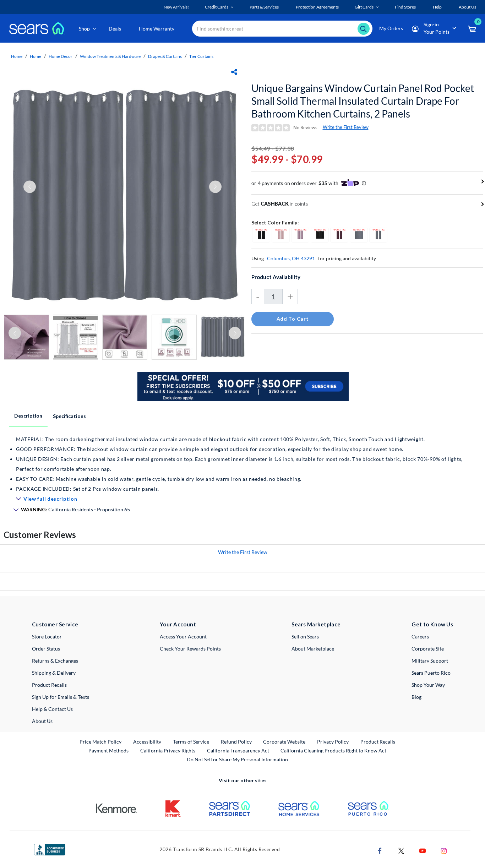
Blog (416, 697)
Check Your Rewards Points (190, 649)
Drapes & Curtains (165, 56)
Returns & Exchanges (55, 661)
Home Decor (60, 56)
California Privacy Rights (167, 750)
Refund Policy (236, 742)
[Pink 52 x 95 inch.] (280, 235)
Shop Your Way (428, 685)
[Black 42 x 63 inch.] (261, 235)
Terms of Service (191, 742)
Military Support (430, 661)
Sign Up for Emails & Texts (60, 697)
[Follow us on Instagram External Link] (444, 850)
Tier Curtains (201, 56)
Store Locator (47, 636)
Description (28, 416)
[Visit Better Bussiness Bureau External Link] (49, 849)
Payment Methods (108, 750)
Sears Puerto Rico (431, 673)
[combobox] (282, 29)
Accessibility (147, 742)
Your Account (178, 624)
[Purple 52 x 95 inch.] (300, 235)
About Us (42, 721)
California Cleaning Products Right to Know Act (333, 750)
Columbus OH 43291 (291, 258)
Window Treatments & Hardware (110, 56)
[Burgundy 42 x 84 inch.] (339, 235)
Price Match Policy (100, 742)
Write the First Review (346, 127)
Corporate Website (284, 741)
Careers (420, 636)
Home (16, 56)
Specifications (69, 416)
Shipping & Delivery (54, 673)
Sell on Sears (305, 636)
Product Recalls (49, 685)
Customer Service (55, 624)
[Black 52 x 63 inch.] (320, 235)
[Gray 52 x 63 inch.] (359, 235)
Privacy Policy (333, 742)
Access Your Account (183, 636)
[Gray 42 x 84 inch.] (378, 235)
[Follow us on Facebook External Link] (380, 850)
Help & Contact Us (52, 709)
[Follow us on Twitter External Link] (401, 850)
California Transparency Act (238, 750)
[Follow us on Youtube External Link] (422, 850)
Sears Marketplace (316, 624)
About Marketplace (312, 649)
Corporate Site (428, 649)
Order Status (46, 649)
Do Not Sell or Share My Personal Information (237, 759)
